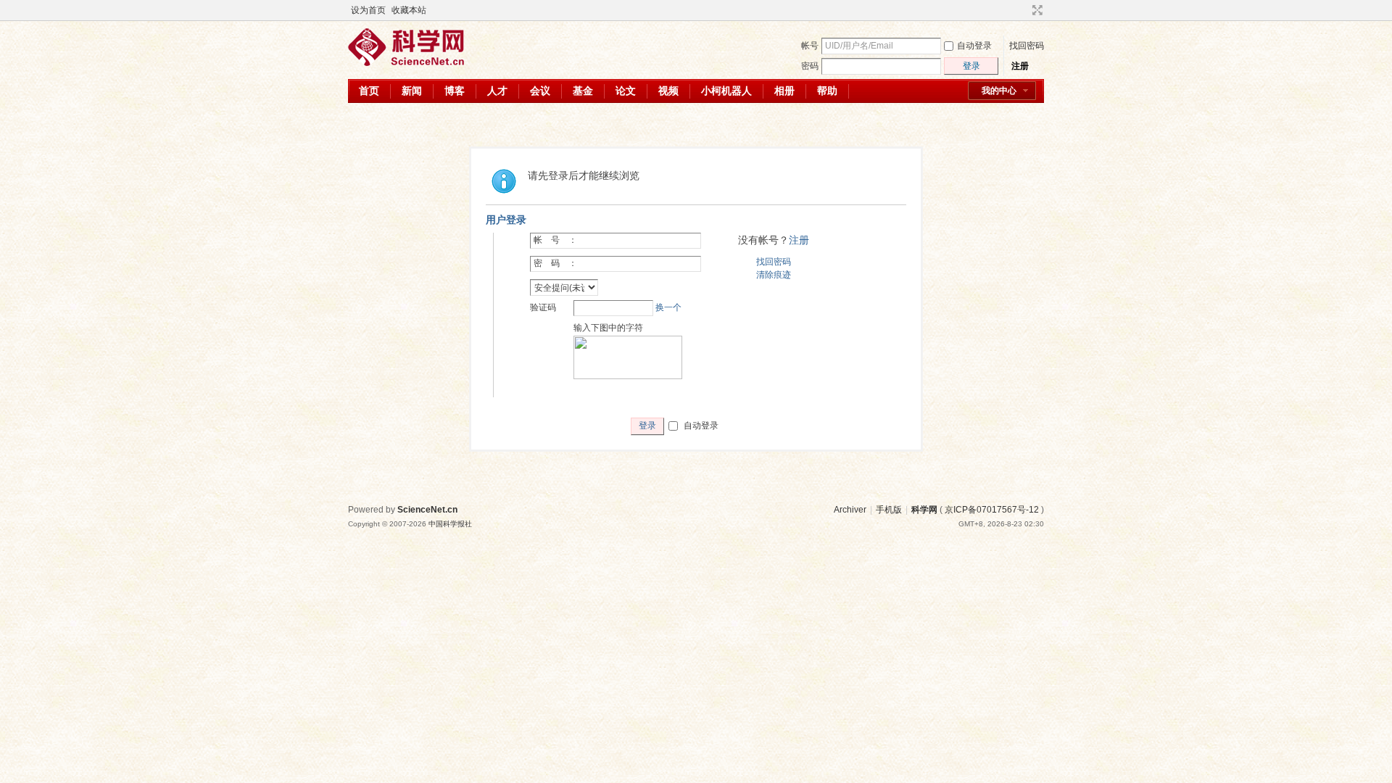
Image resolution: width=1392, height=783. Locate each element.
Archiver (850, 510)
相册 (784, 90)
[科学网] (406, 63)
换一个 (668, 307)
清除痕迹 (773, 275)
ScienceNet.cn (427, 510)
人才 (497, 90)
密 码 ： (555, 263)
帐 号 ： (555, 240)
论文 (626, 90)
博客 (454, 90)
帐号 (810, 46)
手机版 (889, 510)
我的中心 (999, 91)
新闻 (412, 90)
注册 (1020, 66)
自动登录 (974, 46)
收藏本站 (409, 10)
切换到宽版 (1035, 10)
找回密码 (1026, 46)
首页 (369, 90)
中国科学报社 (450, 524)
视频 (668, 90)
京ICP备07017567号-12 (992, 510)
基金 (583, 90)
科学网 (924, 510)
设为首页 (368, 10)
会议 (540, 90)
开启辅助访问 (1023, 10)
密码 (810, 66)
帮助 (827, 90)
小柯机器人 (726, 90)
